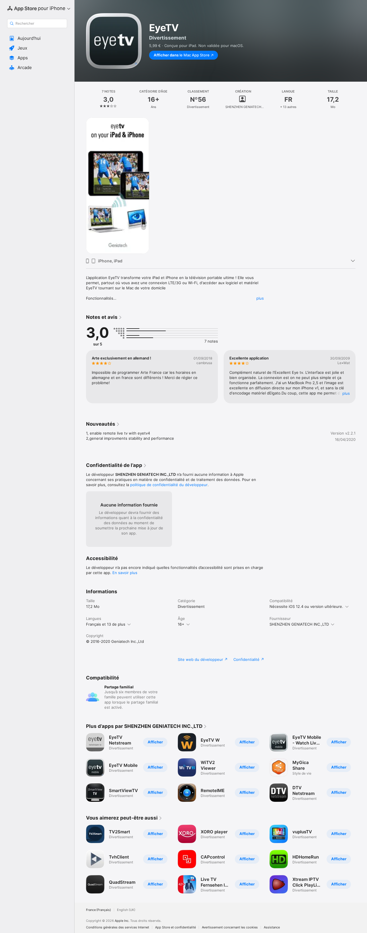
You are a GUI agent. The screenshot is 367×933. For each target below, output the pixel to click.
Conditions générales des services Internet (117, 927)
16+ (181, 624)
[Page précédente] (80, 377)
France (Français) (98, 910)
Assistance (272, 927)
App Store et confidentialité (175, 927)
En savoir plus (124, 572)
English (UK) (126, 910)
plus (260, 298)
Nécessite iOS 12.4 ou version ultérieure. (306, 606)
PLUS (346, 393)
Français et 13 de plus (105, 624)
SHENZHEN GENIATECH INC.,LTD (299, 624)
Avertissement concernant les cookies (230, 927)
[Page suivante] (361, 377)
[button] (37, 38)
